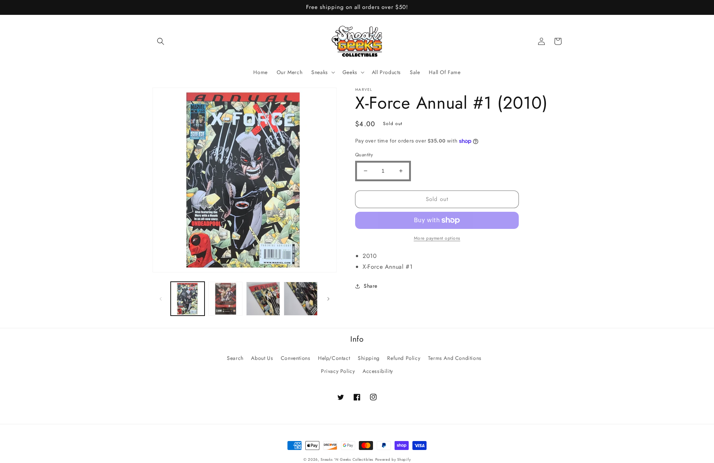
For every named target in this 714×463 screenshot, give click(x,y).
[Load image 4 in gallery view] (301, 299)
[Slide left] (160, 299)
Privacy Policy (338, 371)
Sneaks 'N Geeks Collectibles (347, 459)
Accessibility (378, 371)
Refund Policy (403, 358)
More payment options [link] (437, 238)
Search (235, 358)
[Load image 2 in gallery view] (225, 299)
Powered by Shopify (393, 459)
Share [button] (370, 286)
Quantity (364, 154)
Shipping (369, 358)
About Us (262, 358)
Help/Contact (334, 358)
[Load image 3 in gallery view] (263, 299)
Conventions (296, 358)
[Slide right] (328, 299)
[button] (160, 41)
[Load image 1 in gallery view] (188, 299)
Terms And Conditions (455, 358)
